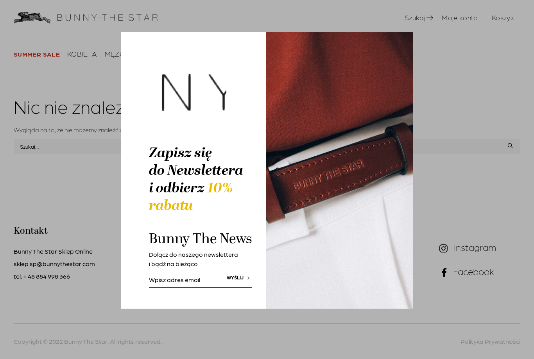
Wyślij (236, 277)
